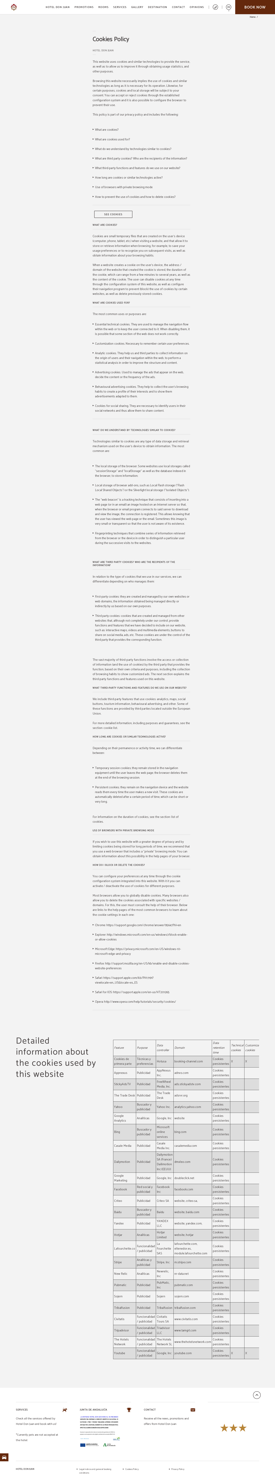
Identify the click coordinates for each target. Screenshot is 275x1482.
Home (253, 17)
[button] (228, 7)
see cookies (113, 214)
